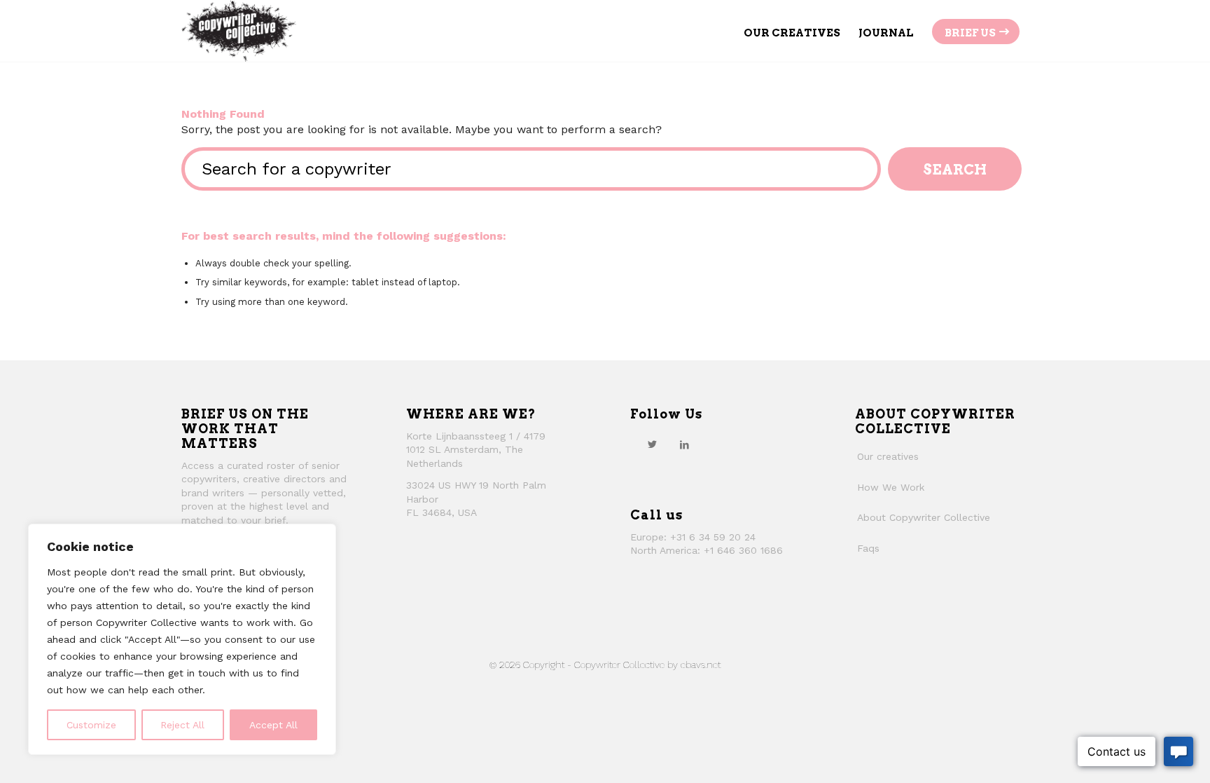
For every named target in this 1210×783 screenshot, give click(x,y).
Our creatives (888, 456)
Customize (91, 724)
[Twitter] (651, 444)
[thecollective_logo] (238, 31)
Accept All (273, 724)
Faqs (868, 548)
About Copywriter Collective (923, 517)
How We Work (890, 487)
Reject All (182, 724)
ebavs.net (701, 664)
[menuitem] (792, 31)
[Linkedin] (684, 444)
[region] (182, 639)
